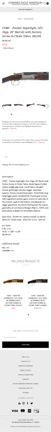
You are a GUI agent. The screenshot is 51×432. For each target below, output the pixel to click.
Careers (25, 379)
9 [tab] (34, 114)
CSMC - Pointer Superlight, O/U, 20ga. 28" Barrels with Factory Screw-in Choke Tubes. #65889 (37, 300)
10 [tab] (36, 114)
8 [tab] (31, 114)
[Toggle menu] (3, 3)
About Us (25, 357)
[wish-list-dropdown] (6, 157)
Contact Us (25, 361)
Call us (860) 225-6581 (25, 420)
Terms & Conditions (25, 375)
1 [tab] (11, 114)
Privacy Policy (25, 370)
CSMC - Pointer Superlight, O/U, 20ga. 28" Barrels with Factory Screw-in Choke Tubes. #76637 (13, 300)
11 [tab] (39, 114)
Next (47, 106)
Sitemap (26, 392)
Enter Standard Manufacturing (25, 384)
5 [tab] (22, 114)
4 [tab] (19, 114)
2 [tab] (14, 114)
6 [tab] (25, 114)
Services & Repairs (25, 9)
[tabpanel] (8, 105)
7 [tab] (28, 114)
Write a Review (8, 48)
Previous (2, 106)
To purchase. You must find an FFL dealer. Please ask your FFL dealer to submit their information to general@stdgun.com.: (25, 141)
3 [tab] (16, 114)
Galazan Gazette (26, 388)
